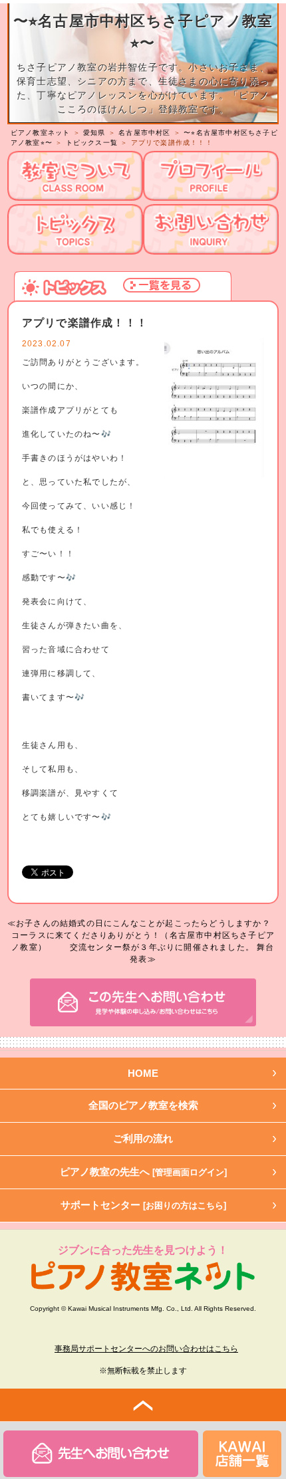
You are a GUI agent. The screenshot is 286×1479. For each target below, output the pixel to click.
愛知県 (94, 132)
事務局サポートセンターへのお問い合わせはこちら (146, 1349)
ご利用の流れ (143, 1138)
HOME (143, 1073)
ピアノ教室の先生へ (143, 1171)
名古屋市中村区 (144, 132)
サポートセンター (143, 1204)
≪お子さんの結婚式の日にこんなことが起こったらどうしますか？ (139, 923)
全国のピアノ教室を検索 (143, 1105)
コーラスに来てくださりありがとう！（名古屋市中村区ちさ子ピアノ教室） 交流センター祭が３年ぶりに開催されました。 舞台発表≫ (143, 947)
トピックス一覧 (92, 142)
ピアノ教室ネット (41, 132)
